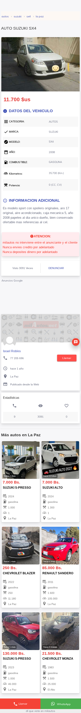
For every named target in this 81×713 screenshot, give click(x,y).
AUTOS (5, 16)
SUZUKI (17, 16)
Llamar (20, 704)
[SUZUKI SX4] (40, 64)
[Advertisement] (40, 297)
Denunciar (56, 268)
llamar (66, 358)
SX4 (29, 16)
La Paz (40, 16)
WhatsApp (63, 704)
